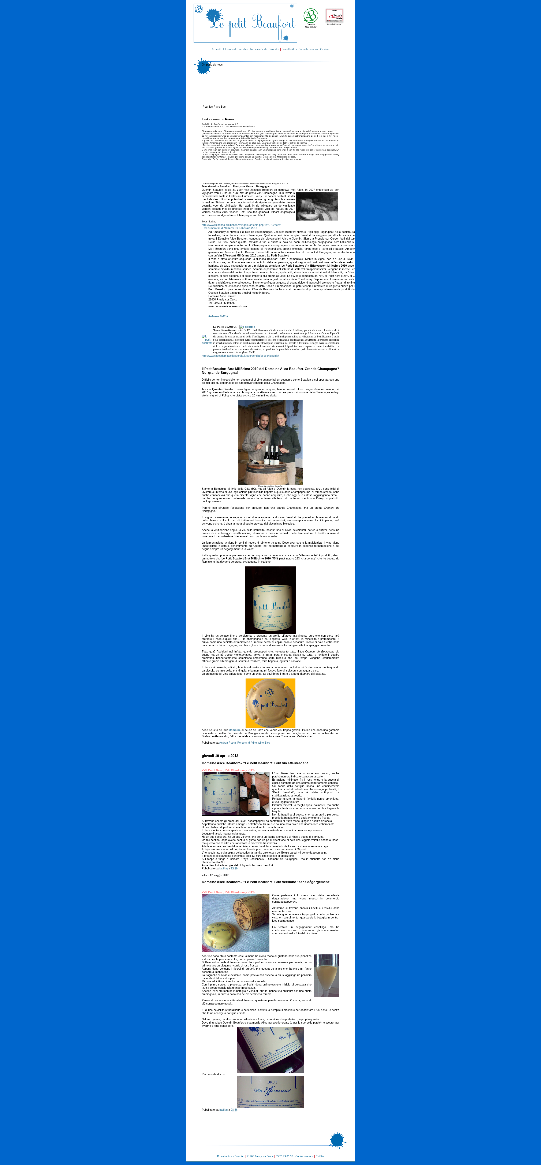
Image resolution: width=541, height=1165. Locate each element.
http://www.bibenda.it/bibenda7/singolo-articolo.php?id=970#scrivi (241, 224)
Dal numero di (230, 228)
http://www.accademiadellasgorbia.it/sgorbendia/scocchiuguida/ (240, 355)
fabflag (223, 868)
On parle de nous (308, 49)
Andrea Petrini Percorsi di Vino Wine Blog (244, 742)
